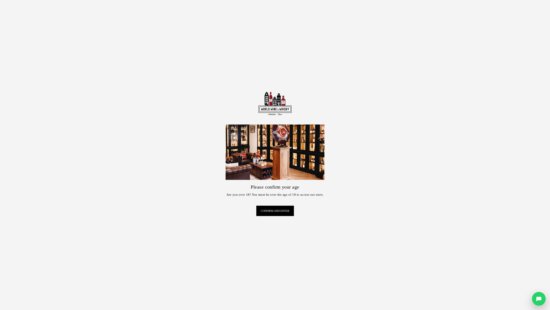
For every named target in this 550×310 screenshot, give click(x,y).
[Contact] (539, 299)
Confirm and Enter (275, 210)
